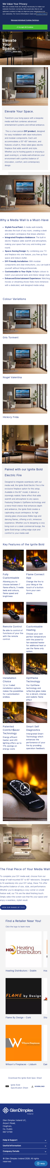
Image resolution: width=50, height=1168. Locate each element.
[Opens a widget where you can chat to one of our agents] (41, 1164)
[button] (25, 1140)
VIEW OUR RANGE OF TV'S (13, 907)
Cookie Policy (42, 14)
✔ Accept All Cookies (25, 27)
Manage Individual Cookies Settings (25, 20)
